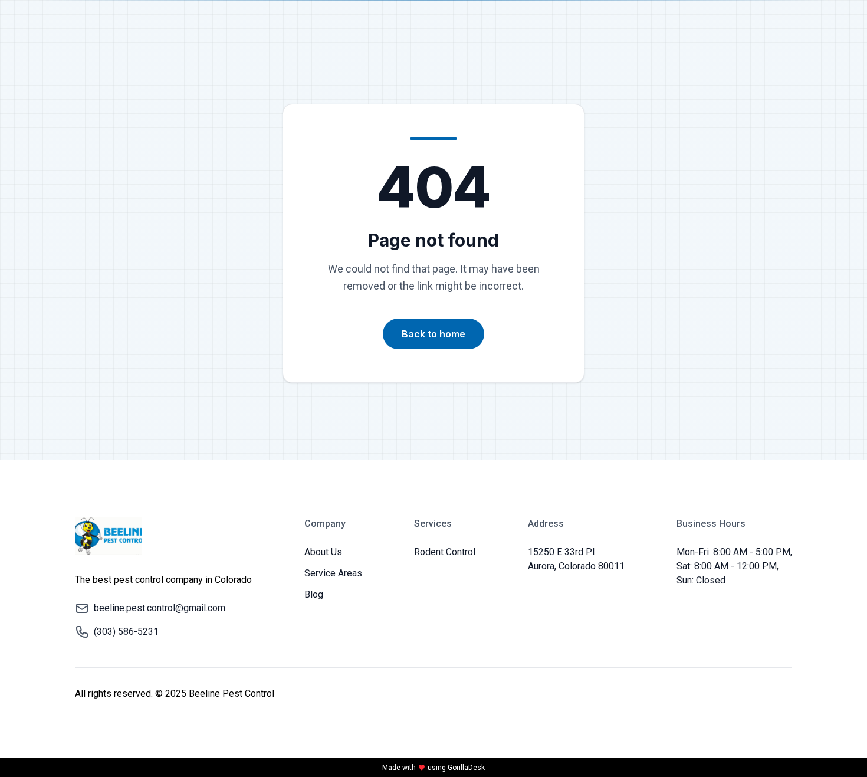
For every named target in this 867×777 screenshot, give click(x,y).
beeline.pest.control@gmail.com (159, 608)
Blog (313, 594)
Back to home (433, 334)
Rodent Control (444, 552)
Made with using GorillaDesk (433, 767)
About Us (323, 552)
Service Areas (333, 573)
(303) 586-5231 (126, 631)
